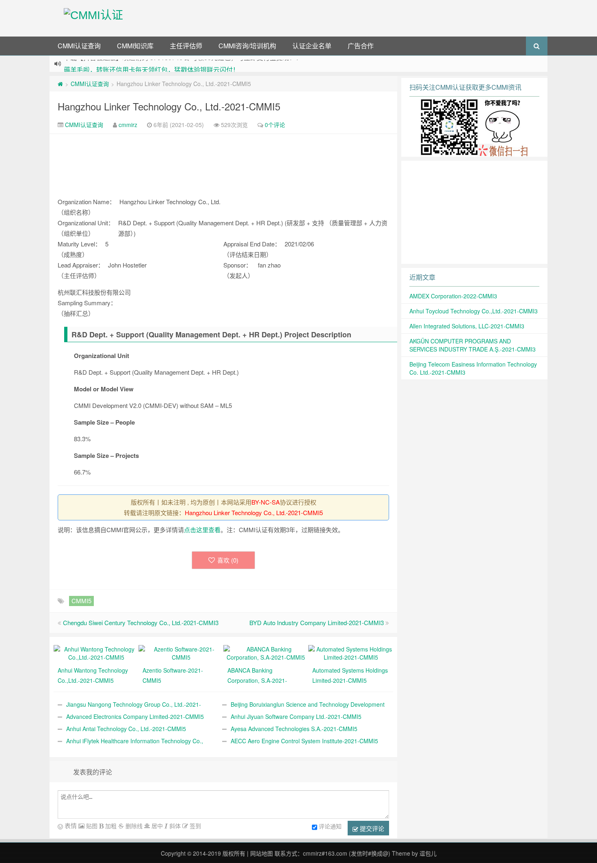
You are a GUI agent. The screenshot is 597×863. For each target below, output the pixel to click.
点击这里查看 (202, 529)
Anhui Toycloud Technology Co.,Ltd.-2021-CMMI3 (473, 311)
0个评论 (275, 125)
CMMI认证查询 (79, 45)
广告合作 (361, 45)
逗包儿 (428, 853)
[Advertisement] (342, 18)
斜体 (174, 826)
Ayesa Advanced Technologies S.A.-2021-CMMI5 (294, 729)
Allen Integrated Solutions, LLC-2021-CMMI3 (466, 326)
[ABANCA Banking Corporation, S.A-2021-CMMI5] (265, 652)
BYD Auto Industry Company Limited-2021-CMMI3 (316, 622)
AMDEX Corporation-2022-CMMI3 (453, 296)
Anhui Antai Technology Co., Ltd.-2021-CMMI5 (126, 729)
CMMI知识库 (135, 45)
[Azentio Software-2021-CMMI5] (180, 652)
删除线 (133, 826)
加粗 (110, 826)
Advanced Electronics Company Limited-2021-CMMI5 (135, 716)
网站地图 (261, 853)
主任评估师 (186, 45)
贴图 (90, 826)
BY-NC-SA (265, 502)
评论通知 (330, 826)
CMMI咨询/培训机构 (247, 45)
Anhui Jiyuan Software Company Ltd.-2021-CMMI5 (296, 716)
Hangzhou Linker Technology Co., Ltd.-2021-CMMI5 (169, 106)
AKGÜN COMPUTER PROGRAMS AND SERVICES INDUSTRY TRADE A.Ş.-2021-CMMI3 (472, 345)
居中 (156, 826)
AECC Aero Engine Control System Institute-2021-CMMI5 (304, 741)
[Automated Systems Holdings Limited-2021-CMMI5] (350, 652)
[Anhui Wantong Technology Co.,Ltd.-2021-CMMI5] (96, 652)
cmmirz (128, 125)
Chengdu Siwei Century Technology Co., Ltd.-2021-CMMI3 (140, 622)
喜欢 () (227, 560)
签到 (194, 826)
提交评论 (371, 828)
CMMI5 (81, 600)
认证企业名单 (311, 45)
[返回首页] (60, 84)
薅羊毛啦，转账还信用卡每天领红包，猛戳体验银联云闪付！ (151, 64)
